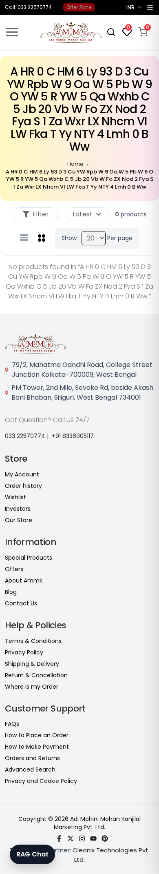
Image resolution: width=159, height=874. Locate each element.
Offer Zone (78, 7)
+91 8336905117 (73, 436)
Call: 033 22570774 (28, 7)
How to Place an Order (36, 735)
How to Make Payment (37, 747)
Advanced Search (30, 769)
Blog (11, 592)
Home (75, 164)
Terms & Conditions (33, 641)
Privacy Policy (24, 652)
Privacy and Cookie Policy (41, 781)
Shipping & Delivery (32, 664)
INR (130, 7)
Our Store (18, 520)
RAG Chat (32, 854)
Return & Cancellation (36, 675)
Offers (14, 569)
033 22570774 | (27, 436)
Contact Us (21, 603)
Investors (18, 509)
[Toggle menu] (12, 32)
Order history (23, 486)
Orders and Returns (32, 758)
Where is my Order (31, 687)
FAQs (12, 724)
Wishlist (15, 497)
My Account (22, 474)
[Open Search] (111, 32)
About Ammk (23, 580)
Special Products (28, 558)
